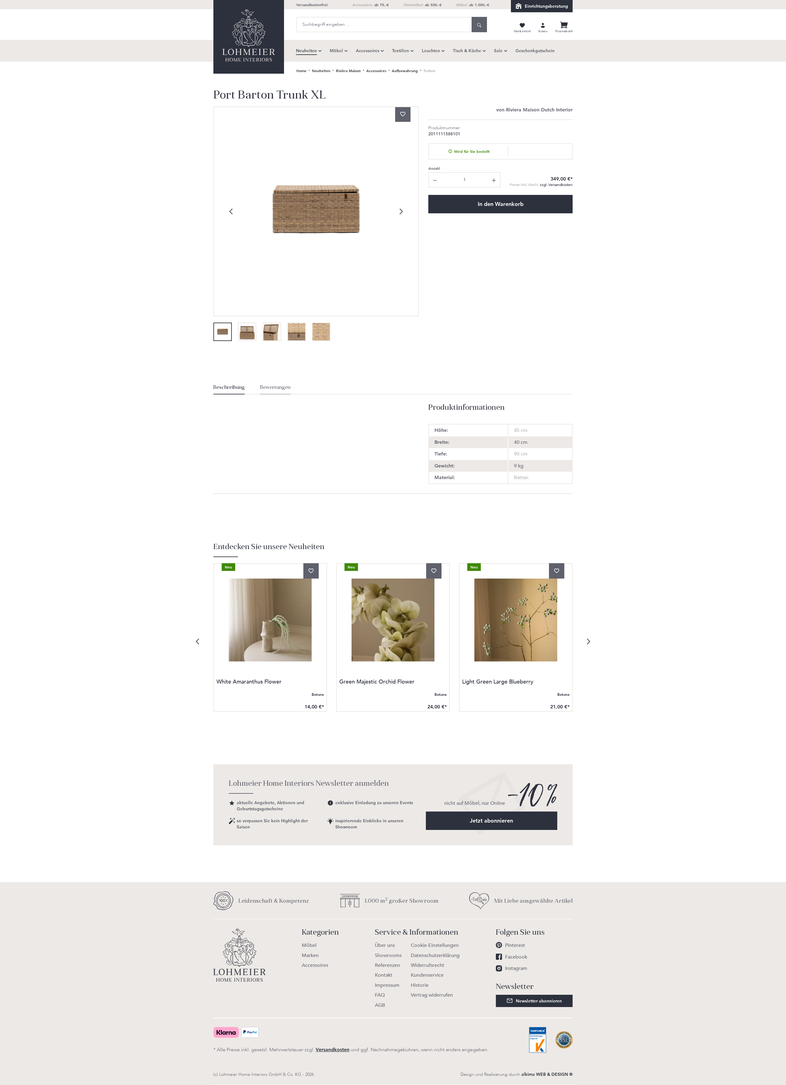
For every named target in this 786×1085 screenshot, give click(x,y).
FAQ (380, 995)
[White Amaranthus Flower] (270, 620)
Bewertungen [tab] (275, 387)
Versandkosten (332, 1049)
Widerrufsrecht (427, 965)
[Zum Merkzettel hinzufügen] (403, 114)
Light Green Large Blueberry (497, 682)
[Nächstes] (401, 211)
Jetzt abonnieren (491, 820)
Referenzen (387, 965)
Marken (310, 955)
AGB (380, 1005)
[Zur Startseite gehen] (248, 37)
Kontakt (383, 975)
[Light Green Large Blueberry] (516, 620)
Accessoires (315, 965)
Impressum (387, 985)
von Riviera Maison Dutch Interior (534, 110)
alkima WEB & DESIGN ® (547, 1074)
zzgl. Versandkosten (541, 184)
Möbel (309, 945)
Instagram (516, 968)
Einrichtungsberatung (546, 6)
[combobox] (384, 24)
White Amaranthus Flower (249, 682)
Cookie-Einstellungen (435, 945)
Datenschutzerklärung (435, 955)
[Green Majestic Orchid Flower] (393, 620)
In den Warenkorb (500, 203)
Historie (420, 985)
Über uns (385, 945)
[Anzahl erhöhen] (494, 180)
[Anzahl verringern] (434, 180)
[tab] (229, 389)
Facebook (516, 957)
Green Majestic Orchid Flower (376, 682)
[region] (316, 224)
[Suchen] (479, 24)
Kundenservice (427, 975)
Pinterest (515, 945)
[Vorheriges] (231, 211)
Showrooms (388, 955)
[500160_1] (316, 211)
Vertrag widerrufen (432, 995)
